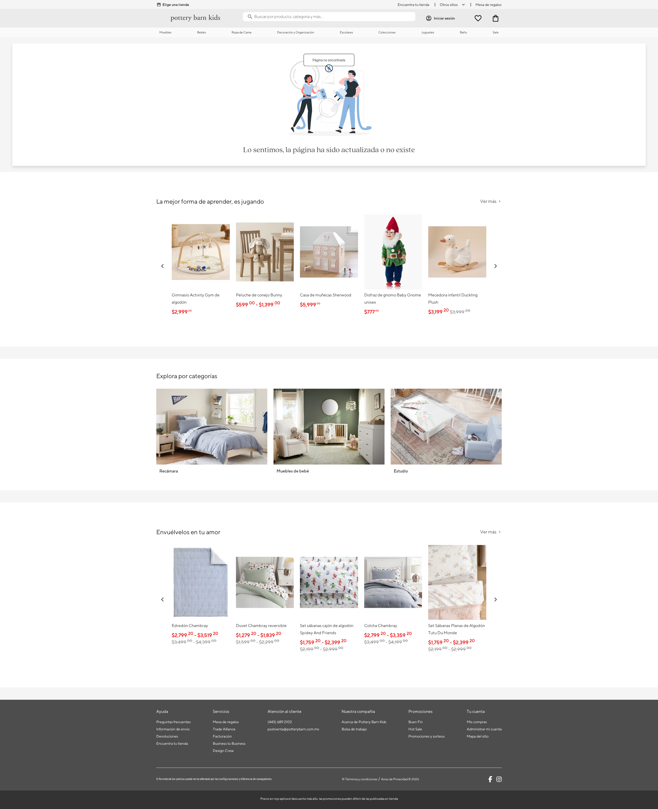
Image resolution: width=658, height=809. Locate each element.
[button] (162, 266)
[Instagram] (499, 779)
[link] (201, 266)
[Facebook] (490, 779)
